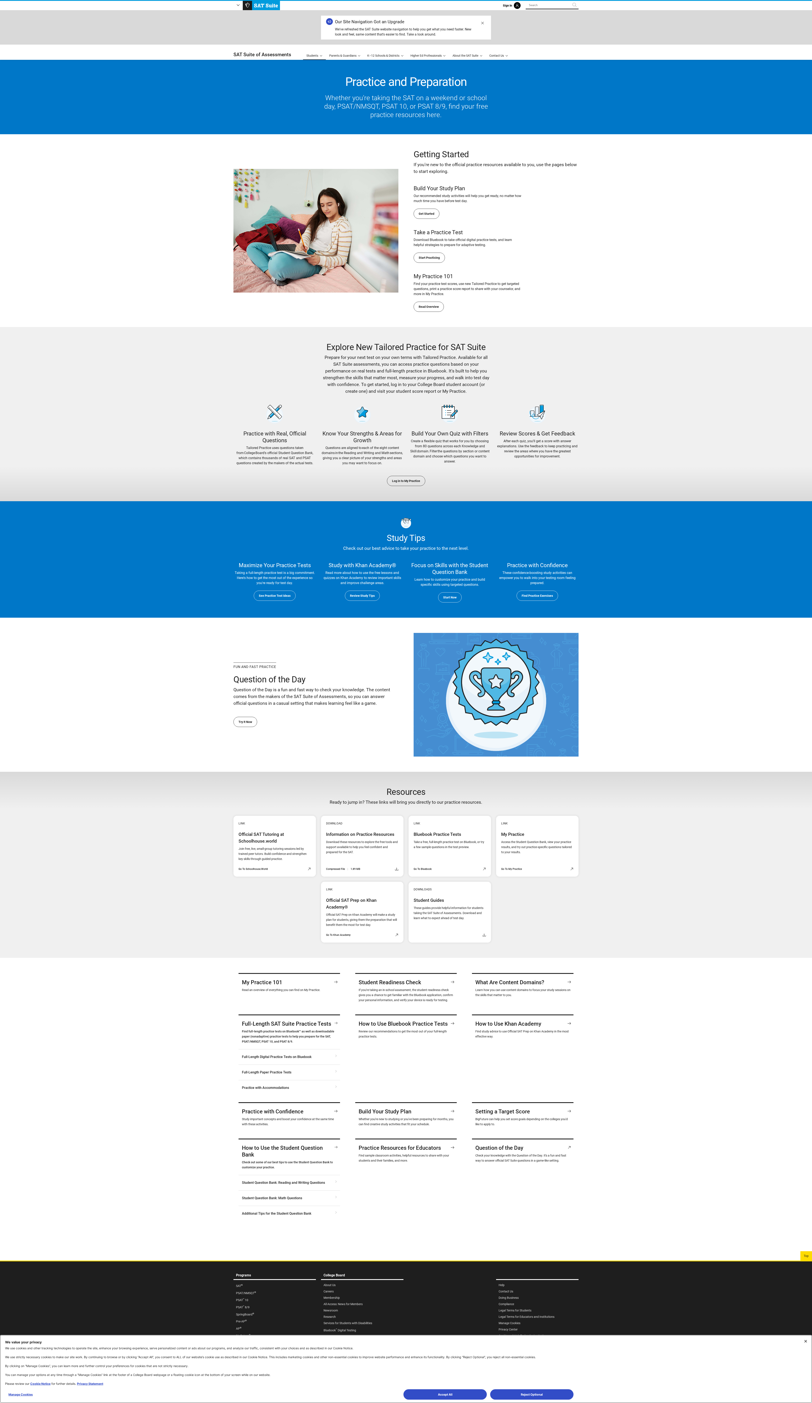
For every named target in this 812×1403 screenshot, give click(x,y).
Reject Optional (532, 1394)
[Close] (805, 1341)
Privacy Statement (90, 1383)
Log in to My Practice (406, 481)
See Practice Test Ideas (275, 595)
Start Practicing (429, 257)
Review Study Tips (362, 595)
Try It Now (245, 722)
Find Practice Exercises (537, 595)
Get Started (426, 213)
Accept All (445, 1394)
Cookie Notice (40, 1383)
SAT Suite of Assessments (262, 54)
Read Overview (429, 306)
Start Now (450, 597)
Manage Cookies (20, 1394)
